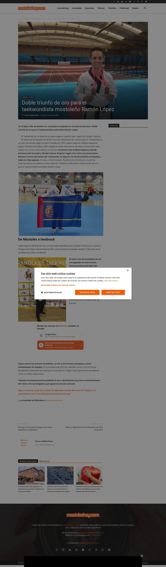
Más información (111, 280)
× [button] (128, 270)
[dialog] (83, 283)
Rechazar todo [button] (87, 292)
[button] (83, 285)
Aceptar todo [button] (113, 292)
